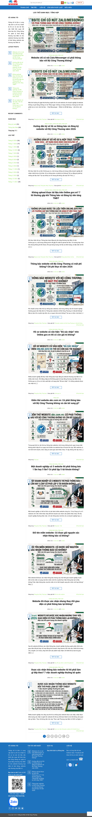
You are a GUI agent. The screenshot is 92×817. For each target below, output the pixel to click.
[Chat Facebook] (73, 2)
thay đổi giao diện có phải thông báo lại (63, 663)
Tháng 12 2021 (13, 178)
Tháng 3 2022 (12, 175)
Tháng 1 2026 (12, 147)
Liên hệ (42, 7)
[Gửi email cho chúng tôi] (19, 808)
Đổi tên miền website (59, 594)
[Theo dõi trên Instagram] (13, 808)
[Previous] (31, 34)
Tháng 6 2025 (12, 156)
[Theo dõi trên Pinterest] (22, 808)
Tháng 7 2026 (12, 144)
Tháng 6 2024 (12, 163)
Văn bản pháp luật (55, 7)
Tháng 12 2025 (13, 150)
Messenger (57, 119)
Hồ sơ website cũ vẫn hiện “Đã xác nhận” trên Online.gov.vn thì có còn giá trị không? (18, 104)
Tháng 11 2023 (13, 169)
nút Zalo (62, 119)
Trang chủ (24, 7)
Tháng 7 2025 (12, 153)
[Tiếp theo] (67, 736)
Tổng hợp (11, 130)
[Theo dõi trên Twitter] (16, 808)
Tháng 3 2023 (12, 172)
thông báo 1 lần (58, 526)
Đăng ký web (12, 124)
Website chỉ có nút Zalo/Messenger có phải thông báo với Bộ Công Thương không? (18, 55)
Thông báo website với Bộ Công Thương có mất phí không (68, 323)
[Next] (80, 34)
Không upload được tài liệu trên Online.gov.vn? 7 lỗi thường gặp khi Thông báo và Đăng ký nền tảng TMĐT (18, 79)
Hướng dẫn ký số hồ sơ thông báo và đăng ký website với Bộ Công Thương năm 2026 (18, 67)
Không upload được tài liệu (67, 257)
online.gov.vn (57, 393)
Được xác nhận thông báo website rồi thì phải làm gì (66, 729)
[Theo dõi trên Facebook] (9, 808)
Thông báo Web (13, 127)
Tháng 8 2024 (12, 159)
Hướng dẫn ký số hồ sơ (66, 185)
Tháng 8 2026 (12, 140)
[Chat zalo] (69, 2)
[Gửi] (62, 2)
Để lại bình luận (80, 119)
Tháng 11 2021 (13, 182)
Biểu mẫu (68, 7)
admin (63, 65)
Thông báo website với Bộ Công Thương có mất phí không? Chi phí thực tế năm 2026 (18, 92)
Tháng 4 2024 (12, 166)
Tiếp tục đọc (56, 48)
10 (63, 736)
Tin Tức (34, 7)
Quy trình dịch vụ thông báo (55, 750)
